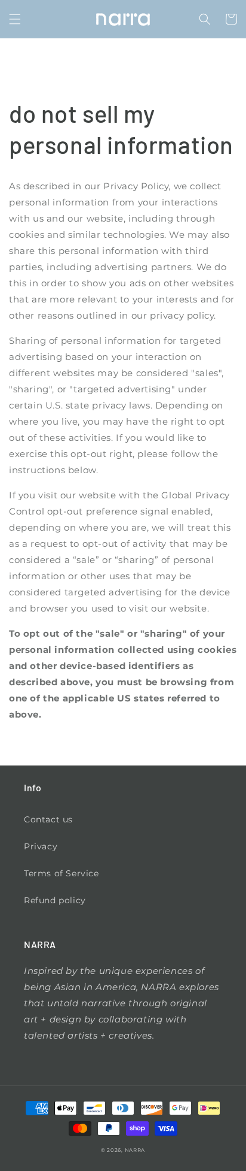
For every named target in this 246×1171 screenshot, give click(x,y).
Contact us (48, 819)
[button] (15, 19)
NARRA (135, 1150)
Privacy (40, 846)
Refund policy (55, 900)
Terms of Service (61, 873)
